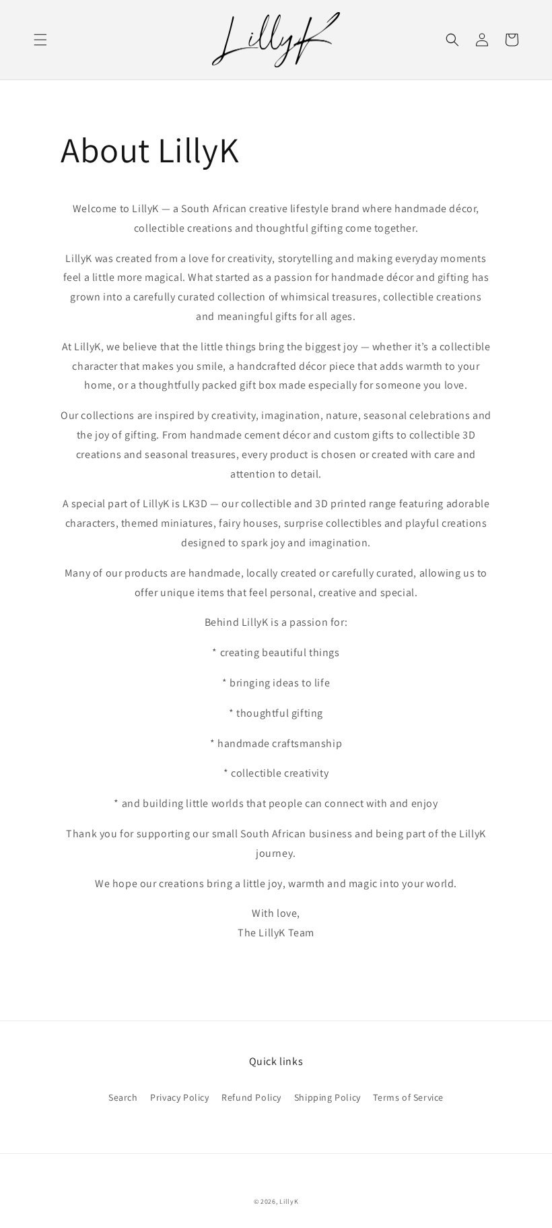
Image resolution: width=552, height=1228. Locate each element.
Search (123, 1097)
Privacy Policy (179, 1097)
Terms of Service (408, 1097)
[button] (40, 40)
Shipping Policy (327, 1097)
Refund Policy (251, 1097)
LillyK (288, 1201)
